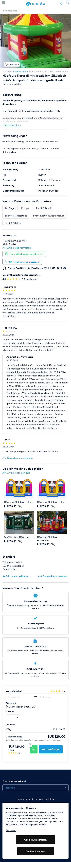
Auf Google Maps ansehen (52, 576)
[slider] (14, 279)
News (41, 799)
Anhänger (10, 208)
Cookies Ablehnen (35, 851)
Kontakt (30, 799)
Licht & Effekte (13, 223)
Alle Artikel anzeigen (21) (16, 472)
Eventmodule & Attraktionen (49, 215)
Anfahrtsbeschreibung (15, 576)
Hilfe (51, 799)
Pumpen (25, 208)
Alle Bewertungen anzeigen (17, 457)
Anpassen (11, 830)
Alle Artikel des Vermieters (16, 247)
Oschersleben (20, 71)
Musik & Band (43, 208)
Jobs (19, 799)
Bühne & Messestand (16, 215)
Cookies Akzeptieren (35, 839)
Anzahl (10, 711)
